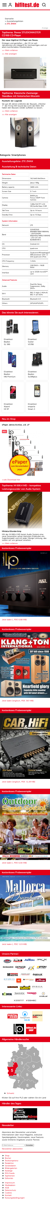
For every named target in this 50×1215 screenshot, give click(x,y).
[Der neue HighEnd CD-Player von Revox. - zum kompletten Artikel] (25, 73)
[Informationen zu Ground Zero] (25, 974)
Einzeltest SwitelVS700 (32, 342)
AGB (7, 1187)
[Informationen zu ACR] (7, 961)
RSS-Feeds (10, 1173)
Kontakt (8, 1195)
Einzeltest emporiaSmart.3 (32, 406)
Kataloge (8, 1170)
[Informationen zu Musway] (12, 987)
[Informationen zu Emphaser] (20, 967)
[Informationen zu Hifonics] (9, 980)
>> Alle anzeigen (9, 54)
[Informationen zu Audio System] (17, 961)
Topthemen (10, 1175)
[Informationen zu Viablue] (43, 994)
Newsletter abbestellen (12, 1148)
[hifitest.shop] (31, 1033)
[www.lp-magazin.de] (19, 1033)
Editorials (9, 1178)
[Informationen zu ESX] (31, 968)
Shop (7, 1155)
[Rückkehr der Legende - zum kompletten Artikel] (25, 133)
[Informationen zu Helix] (37, 975)
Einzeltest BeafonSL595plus (32, 374)
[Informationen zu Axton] (29, 960)
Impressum (10, 1182)
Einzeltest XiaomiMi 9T (8, 406)
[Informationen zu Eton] (42, 967)
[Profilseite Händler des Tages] (25, 1114)
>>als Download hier (11, 479)
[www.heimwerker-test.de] (37, 1020)
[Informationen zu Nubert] (25, 988)
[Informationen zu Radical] (7, 994)
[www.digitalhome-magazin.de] (12, 1020)
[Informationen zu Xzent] (19, 1000)
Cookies (8, 1192)
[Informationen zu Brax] (42, 960)
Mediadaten (10, 1185)
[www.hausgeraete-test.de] (25, 1020)
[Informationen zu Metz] (40, 980)
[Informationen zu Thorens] (32, 993)
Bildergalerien (11, 1168)
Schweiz (10, 1093)
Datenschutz (10, 1190)
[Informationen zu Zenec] (31, 1000)
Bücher (8, 1158)
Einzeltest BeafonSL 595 (8, 342)
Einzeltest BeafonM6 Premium (9, 374)
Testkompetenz (11, 1160)
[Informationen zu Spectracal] (19, 993)
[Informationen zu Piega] (37, 987)
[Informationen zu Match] (28, 980)
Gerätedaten (10, 1165)
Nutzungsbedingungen (15, 1198)
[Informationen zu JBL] (18, 981)
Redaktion (9, 1163)
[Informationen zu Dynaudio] (8, 967)
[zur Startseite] (27, 5)
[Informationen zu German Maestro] (12, 975)
